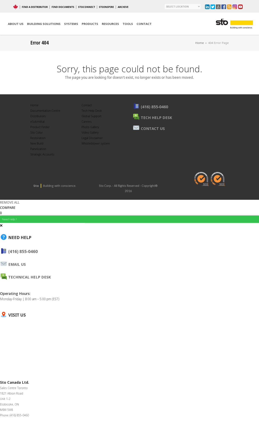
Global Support (92, 116)
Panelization (38, 149)
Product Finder (40, 127)
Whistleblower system (96, 143)
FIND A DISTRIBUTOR (35, 7)
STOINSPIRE (106, 7)
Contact (87, 105)
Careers (87, 121)
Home (34, 105)
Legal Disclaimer (92, 138)
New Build (36, 143)
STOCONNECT (86, 7)
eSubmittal (37, 121)
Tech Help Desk (92, 111)
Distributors (38, 116)
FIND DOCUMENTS (63, 7)
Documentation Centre (45, 111)
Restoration (38, 138)
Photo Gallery (90, 127)
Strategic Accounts (42, 154)
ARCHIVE (123, 7)
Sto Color (36, 132)
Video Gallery (90, 132)
